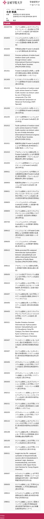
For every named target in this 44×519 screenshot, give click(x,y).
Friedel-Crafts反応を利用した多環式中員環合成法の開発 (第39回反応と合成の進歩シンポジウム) (27, 73)
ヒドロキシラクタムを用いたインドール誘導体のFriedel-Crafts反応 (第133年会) (27, 82)
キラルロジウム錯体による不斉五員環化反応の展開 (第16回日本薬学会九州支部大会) (27, 495)
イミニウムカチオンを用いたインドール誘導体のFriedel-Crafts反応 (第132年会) (27, 110)
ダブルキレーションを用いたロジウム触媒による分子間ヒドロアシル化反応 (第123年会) (27, 375)
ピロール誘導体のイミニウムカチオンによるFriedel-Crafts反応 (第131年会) (27, 119)
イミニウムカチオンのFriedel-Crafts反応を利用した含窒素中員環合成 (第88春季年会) (26, 204)
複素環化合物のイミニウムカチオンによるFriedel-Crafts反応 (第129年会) (27, 185)
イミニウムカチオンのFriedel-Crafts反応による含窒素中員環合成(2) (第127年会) (26, 224)
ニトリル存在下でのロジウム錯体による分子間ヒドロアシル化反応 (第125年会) (27, 276)
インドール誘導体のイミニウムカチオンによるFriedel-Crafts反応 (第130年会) (27, 165)
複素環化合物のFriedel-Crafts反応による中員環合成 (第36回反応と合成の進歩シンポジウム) (27, 145)
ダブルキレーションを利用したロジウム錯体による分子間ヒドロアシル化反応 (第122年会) (27, 414)
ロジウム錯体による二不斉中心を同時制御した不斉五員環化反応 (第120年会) (27, 487)
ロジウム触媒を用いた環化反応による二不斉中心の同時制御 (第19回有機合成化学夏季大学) (27, 434)
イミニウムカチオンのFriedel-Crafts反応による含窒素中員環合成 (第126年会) (26, 244)
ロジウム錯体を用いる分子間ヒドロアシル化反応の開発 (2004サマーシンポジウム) (27, 296)
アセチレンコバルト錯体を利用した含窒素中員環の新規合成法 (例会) (27, 268)
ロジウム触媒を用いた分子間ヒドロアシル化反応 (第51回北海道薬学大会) (27, 305)
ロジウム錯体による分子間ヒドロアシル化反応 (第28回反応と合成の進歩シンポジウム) (27, 406)
